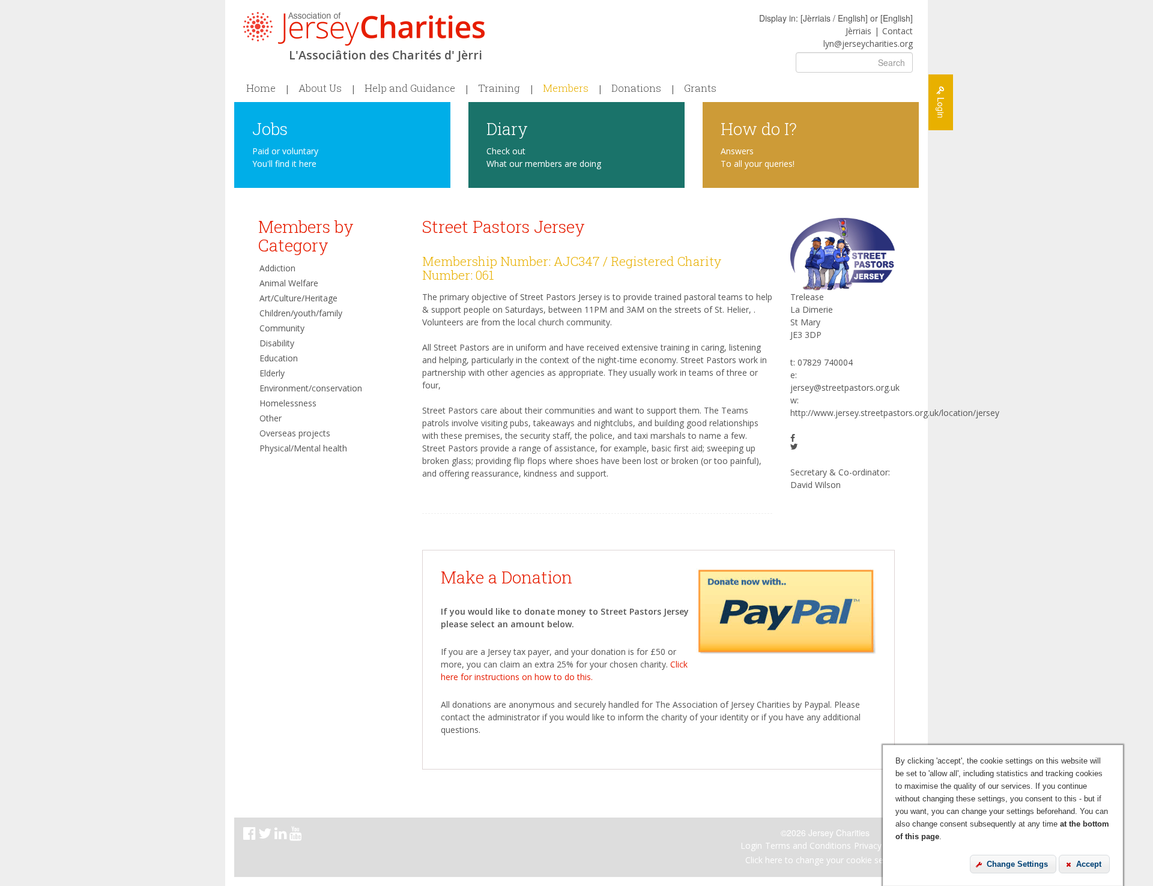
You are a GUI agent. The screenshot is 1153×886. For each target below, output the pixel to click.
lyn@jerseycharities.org (868, 43)
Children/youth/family (300, 313)
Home (261, 88)
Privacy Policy (880, 845)
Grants (700, 88)
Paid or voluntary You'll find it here (285, 157)
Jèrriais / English (834, 18)
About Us (320, 88)
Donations (636, 88)
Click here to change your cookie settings (825, 860)
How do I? (759, 128)
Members (566, 88)
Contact (897, 31)
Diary (507, 128)
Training (499, 88)
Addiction (277, 268)
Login (751, 845)
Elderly (272, 373)
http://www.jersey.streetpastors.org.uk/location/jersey (894, 412)
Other (270, 418)
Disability (276, 343)
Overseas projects (294, 433)
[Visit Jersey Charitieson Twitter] (266, 835)
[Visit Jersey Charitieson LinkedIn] (281, 835)
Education (278, 358)
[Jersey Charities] (364, 29)
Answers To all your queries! (757, 157)
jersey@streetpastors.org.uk (845, 387)
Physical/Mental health (303, 448)
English (896, 18)
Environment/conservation (310, 388)
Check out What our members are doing (543, 157)
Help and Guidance (410, 88)
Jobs (270, 128)
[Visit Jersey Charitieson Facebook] (250, 835)
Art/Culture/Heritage (298, 298)
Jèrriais (858, 31)
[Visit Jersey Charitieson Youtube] (296, 835)
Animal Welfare (288, 283)
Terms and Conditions (808, 845)
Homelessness (287, 403)
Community (281, 328)
